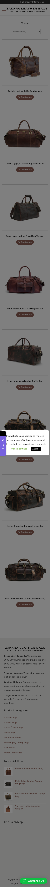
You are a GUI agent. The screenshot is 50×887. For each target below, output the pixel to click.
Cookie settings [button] (19, 448)
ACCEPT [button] (35, 449)
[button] (33, 881)
